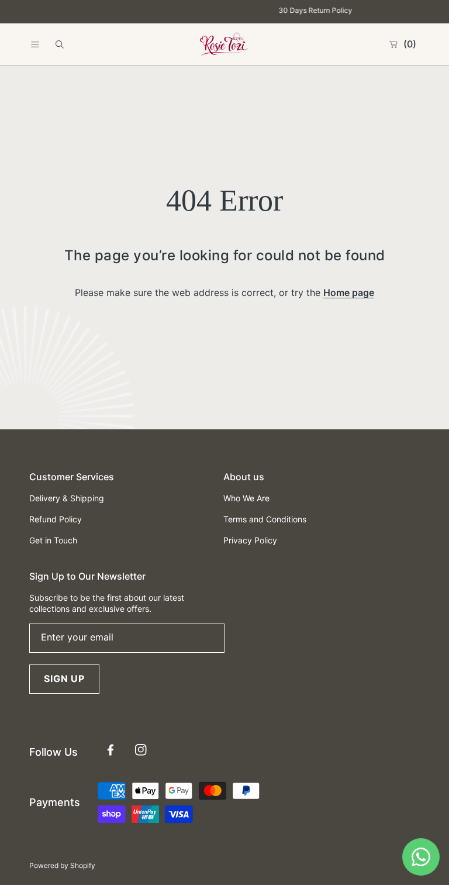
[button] (35, 44)
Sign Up (64, 678)
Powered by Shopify (62, 865)
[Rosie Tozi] (224, 44)
